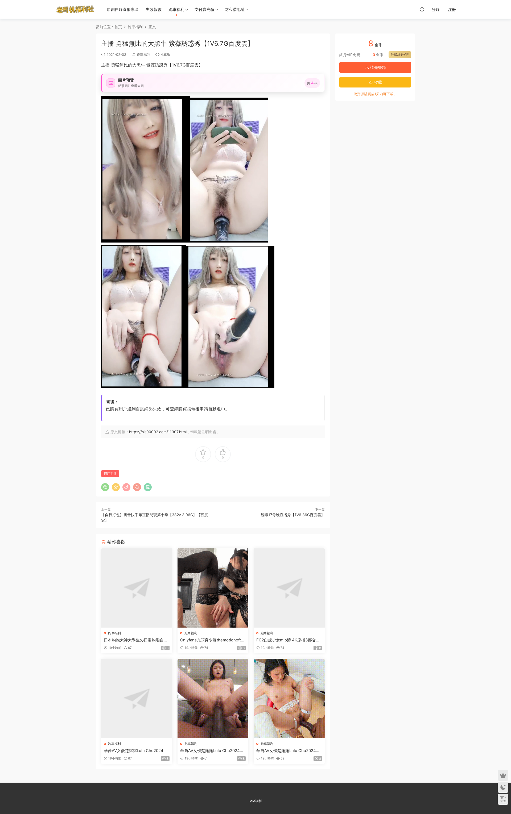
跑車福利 (176, 9)
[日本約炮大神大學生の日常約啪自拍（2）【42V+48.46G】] (136, 588)
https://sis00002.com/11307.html (158, 431)
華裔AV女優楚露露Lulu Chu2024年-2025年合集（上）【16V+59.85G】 (136, 750)
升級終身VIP (400, 54)
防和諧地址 (235, 9)
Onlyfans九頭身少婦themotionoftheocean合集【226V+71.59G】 (213, 640)
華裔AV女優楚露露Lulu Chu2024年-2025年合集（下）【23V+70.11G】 (289, 750)
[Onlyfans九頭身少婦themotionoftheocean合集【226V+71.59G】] (213, 588)
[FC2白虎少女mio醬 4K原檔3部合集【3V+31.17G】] (289, 588)
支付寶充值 (205, 9)
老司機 (75, 9)
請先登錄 (377, 67)
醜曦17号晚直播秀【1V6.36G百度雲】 (293, 514)
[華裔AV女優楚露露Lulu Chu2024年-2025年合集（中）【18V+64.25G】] (213, 698)
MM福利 (255, 801)
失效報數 (154, 9)
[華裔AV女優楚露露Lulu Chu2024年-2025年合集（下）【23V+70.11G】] (289, 698)
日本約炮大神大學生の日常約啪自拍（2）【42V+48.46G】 (136, 640)
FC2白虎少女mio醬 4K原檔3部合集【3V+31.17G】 (288, 640)
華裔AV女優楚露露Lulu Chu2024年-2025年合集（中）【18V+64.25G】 (213, 750)
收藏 (377, 82)
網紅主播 (110, 473)
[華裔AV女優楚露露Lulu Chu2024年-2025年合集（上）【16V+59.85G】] (136, 698)
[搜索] (422, 9)
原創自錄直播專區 (123, 9)
